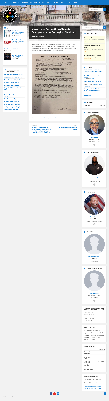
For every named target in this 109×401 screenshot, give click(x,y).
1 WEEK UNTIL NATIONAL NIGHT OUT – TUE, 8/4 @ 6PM (18, 55)
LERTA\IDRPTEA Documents (11, 85)
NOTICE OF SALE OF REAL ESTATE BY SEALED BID (93, 82)
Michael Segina (46, 118)
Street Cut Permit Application (12, 104)
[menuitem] (6, 2)
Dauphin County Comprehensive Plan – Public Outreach (18, 32)
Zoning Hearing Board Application (13, 107)
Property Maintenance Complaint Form (13, 88)
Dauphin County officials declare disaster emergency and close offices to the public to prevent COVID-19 (41, 130)
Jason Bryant (94, 293)
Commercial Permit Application (13, 77)
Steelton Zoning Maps (10, 99)
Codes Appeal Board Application (13, 74)
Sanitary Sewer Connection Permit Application (14, 95)
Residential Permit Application (13, 92)
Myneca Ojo (94, 137)
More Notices (87, 95)
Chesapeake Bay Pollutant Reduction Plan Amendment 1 (92, 89)
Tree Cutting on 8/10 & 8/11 (11, 49)
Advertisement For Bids (97, 84)
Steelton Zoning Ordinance (12, 101)
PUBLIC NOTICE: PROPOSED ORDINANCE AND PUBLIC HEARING (93, 70)
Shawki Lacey (94, 217)
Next (75, 125)
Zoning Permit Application (11, 109)
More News (7, 63)
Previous (34, 125)
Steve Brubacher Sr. (94, 256)
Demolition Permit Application (13, 80)
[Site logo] (10, 22)
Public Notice (95, 73)
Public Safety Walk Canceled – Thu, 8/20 (18, 40)
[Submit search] (104, 9)
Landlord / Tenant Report (11, 82)
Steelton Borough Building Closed (68, 128)
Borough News (40, 36)
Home (33, 36)
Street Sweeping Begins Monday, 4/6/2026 (93, 76)
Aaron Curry (94, 177)
